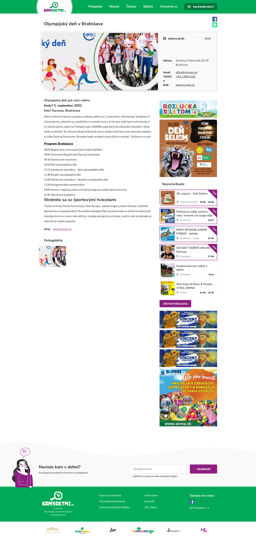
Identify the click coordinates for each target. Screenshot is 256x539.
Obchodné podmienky (112, 501)
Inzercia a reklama (110, 495)
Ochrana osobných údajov (114, 507)
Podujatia (95, 6)
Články (131, 6)
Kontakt (150, 501)
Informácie (151, 495)
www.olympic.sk (185, 85)
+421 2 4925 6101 (186, 76)
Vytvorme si (168, 6)
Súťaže (148, 6)
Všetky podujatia (175, 303)
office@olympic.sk (186, 72)
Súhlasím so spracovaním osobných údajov (155, 476)
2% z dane (151, 507)
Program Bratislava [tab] (58, 144)
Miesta (114, 6)
